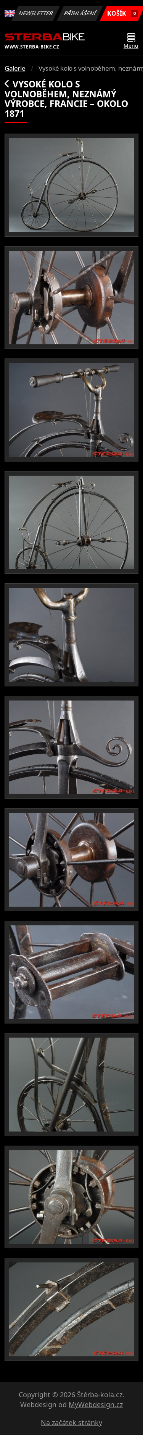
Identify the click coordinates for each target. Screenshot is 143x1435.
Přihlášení (80, 13)
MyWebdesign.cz (96, 1404)
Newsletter (36, 13)
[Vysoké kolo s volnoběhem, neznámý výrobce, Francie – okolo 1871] (71, 185)
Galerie (15, 68)
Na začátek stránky (71, 1422)
